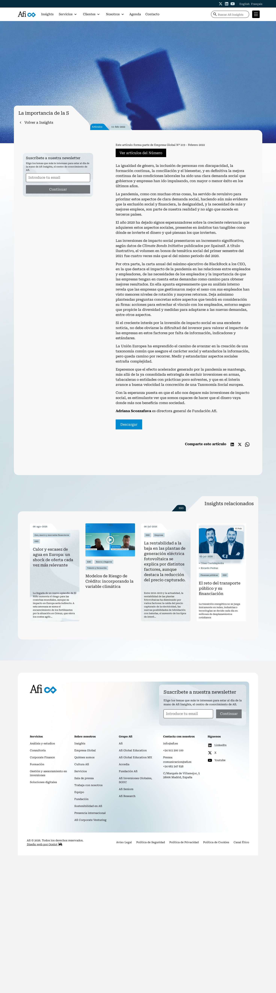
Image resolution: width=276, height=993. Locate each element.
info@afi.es (170, 743)
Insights (47, 14)
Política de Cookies (216, 842)
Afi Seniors (126, 789)
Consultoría (38, 750)
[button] (68, 14)
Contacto (152, 14)
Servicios (80, 771)
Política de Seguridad (150, 842)
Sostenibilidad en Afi (88, 806)
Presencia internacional (90, 812)
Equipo (79, 792)
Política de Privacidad (184, 842)
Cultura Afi (81, 764)
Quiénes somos (84, 757)
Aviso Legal (124, 842)
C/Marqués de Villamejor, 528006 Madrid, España (181, 775)
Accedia (124, 764)
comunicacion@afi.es (177, 761)
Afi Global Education (133, 750)
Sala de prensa (84, 778)
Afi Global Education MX (135, 757)
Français (256, 3)
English (244, 3)
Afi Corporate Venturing (90, 819)
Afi (121, 743)
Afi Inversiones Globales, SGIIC (135, 780)
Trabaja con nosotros (88, 785)
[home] (27, 14)
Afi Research (127, 796)
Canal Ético (241, 842)
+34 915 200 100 (173, 750)
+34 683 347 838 (173, 766)
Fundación (81, 799)
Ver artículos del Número (141, 153)
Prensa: (168, 757)
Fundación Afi (128, 771)
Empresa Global (85, 750)
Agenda (135, 14)
